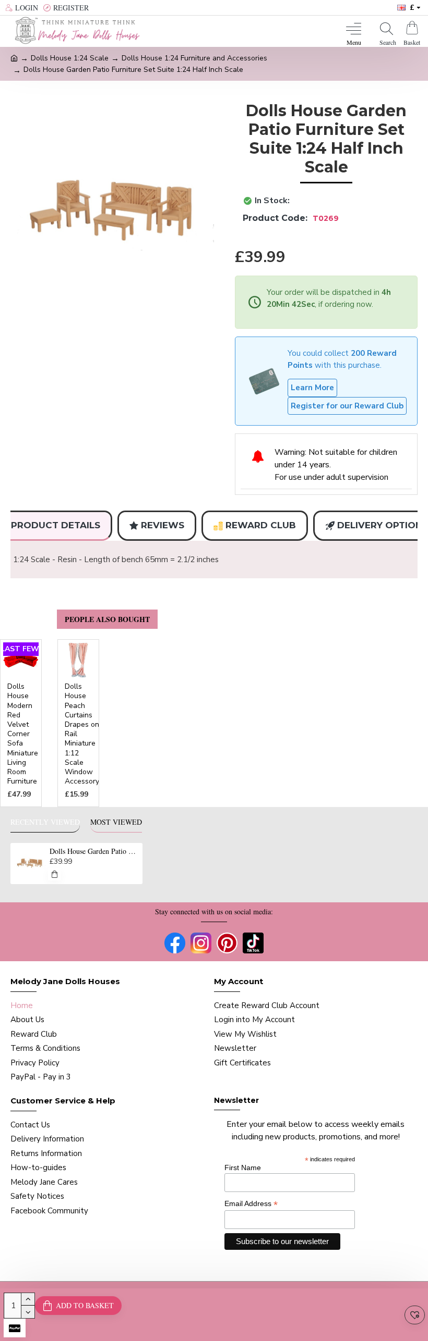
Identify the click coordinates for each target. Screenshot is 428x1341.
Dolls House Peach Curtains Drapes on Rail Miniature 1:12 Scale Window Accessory (82, 734)
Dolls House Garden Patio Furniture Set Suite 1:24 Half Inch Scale (94, 851)
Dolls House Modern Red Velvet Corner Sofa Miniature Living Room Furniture (22, 734)
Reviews (162, 525)
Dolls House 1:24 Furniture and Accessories (194, 58)
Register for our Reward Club (347, 406)
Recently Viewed (45, 822)
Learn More (312, 387)
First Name (242, 1167)
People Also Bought (107, 619)
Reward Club (260, 525)
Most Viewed (116, 822)
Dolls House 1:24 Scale (70, 58)
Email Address (251, 1204)
